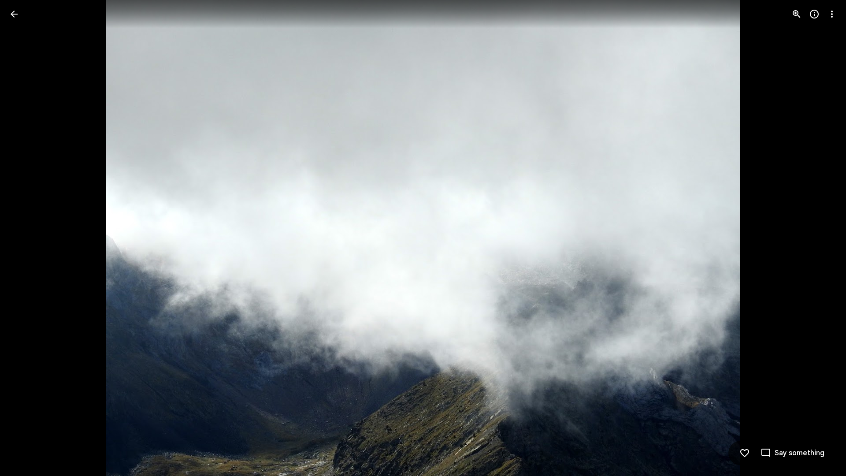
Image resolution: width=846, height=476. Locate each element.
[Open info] (814, 14)
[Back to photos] (14, 14)
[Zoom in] (796, 14)
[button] (24, 238)
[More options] (832, 14)
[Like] (744, 453)
